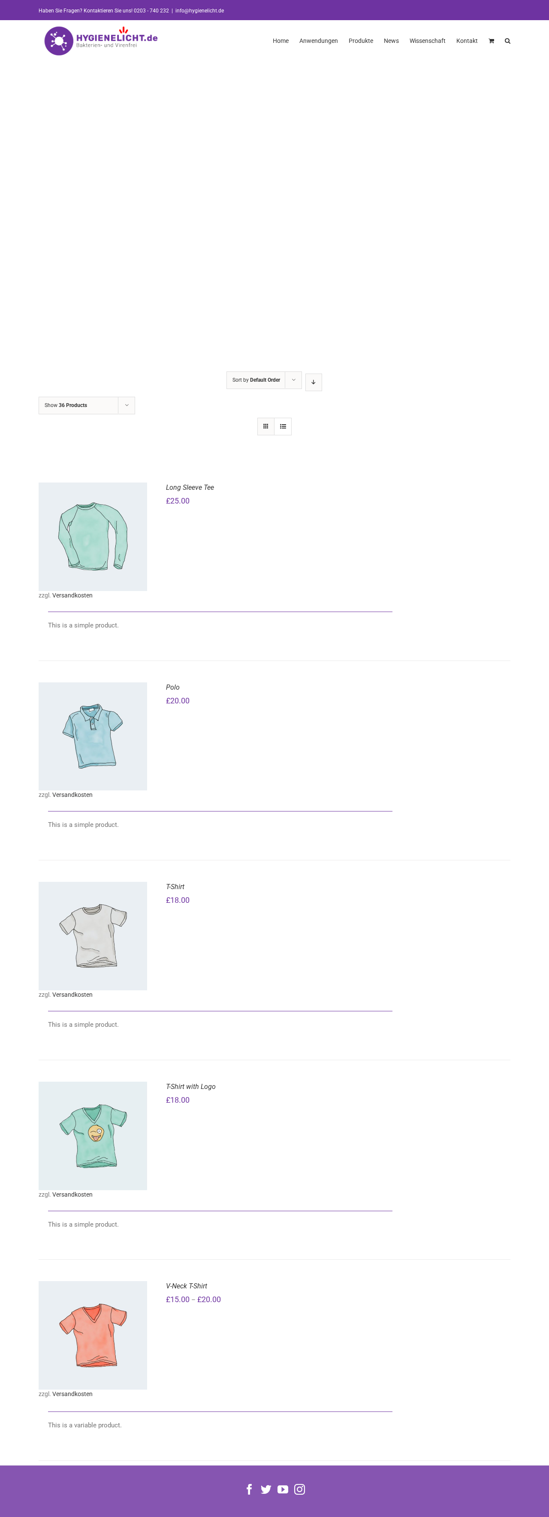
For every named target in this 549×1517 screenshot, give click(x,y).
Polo (173, 687)
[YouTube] (283, 1489)
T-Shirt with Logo (191, 1087)
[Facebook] (249, 1489)
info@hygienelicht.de (199, 11)
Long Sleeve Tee (190, 487)
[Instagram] (299, 1489)
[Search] (507, 40)
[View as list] (282, 426)
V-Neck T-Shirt (186, 1286)
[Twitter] (266, 1489)
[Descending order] (313, 382)
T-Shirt (175, 887)
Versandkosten (72, 595)
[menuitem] (286, 40)
